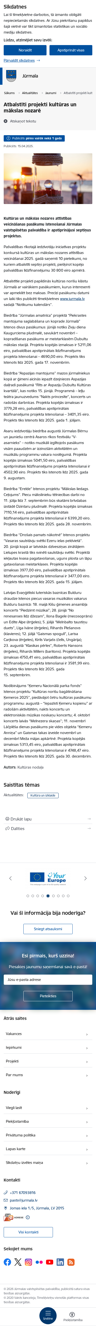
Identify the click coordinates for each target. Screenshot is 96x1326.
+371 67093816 (23, 1192)
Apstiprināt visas (71, 50)
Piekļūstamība (17, 1121)
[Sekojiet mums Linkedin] (60, 1262)
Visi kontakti (28, 1232)
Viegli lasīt (14, 1107)
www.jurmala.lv (72, 298)
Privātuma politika (20, 1135)
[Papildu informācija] (28, 1217)
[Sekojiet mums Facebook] (7, 1262)
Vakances (14, 1033)
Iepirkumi (13, 1047)
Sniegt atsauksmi (48, 929)
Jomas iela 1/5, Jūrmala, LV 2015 (37, 1208)
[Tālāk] (85, 878)
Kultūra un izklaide (43, 795)
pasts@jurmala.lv (23, 1200)
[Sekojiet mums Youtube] (49, 1262)
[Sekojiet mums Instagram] (28, 1262)
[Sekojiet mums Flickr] (39, 1262)
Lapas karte (15, 1148)
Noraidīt (25, 50)
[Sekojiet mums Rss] (71, 1262)
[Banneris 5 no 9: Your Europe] (47, 878)
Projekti (12, 1061)
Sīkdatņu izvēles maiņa (24, 1162)
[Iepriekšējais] (10, 878)
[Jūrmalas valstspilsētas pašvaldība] (38, 82)
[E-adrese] (13, 1217)
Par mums (14, 1075)
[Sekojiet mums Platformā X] (18, 1262)
